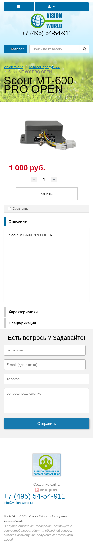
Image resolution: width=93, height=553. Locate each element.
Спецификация (22, 323)
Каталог (17, 49)
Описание (18, 221)
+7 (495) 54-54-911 (46, 33)
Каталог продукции (44, 67)
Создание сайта (46, 484)
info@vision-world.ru (18, 503)
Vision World (13, 67)
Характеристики (23, 312)
